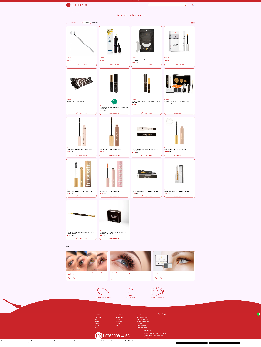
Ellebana (97, 321)
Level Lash (166, 57)
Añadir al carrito (81, 65)
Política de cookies (141, 325)
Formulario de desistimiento (143, 321)
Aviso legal (139, 323)
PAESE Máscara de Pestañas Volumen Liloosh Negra (79, 191)
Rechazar (192, 343)
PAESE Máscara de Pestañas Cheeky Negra (110, 191)
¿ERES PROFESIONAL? (130, 1)
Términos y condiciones (142, 317)
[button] (106, 9)
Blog (117, 325)
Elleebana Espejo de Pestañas (74, 59)
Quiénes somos (119, 317)
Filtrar (73, 22)
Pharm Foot (97, 323)
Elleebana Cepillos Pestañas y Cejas (75, 101)
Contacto (118, 319)
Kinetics (96, 319)
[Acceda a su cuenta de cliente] (190, 5)
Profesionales (119, 321)
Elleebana (69, 57)
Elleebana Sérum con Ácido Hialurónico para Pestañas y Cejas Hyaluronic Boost (114, 107)
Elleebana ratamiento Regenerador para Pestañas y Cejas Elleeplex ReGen (145, 150)
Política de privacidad (142, 327)
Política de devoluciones (142, 319)
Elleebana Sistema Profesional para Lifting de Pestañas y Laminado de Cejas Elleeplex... (113, 233)
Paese (68, 147)
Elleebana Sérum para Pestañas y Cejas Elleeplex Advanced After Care (146, 101)
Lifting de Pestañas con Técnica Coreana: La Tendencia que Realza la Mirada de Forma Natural (87, 273)
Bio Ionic (97, 325)
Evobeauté (102, 57)
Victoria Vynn (98, 317)
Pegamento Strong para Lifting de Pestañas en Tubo (176, 191)
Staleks (96, 327)
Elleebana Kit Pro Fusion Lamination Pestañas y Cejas (176, 101)
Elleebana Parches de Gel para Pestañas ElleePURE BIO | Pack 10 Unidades (145, 59)
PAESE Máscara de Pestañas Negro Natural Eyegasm (79, 149)
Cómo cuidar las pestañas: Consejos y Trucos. (122, 273)
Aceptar (224, 343)
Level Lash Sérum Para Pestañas (171, 59)
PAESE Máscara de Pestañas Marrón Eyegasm (110, 149)
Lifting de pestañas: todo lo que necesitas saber (166, 273)
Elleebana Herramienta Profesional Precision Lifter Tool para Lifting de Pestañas (81, 233)
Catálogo (118, 323)
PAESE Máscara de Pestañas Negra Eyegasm (175, 149)
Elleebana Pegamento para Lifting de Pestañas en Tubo (145, 191)
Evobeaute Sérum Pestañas (106, 59)
